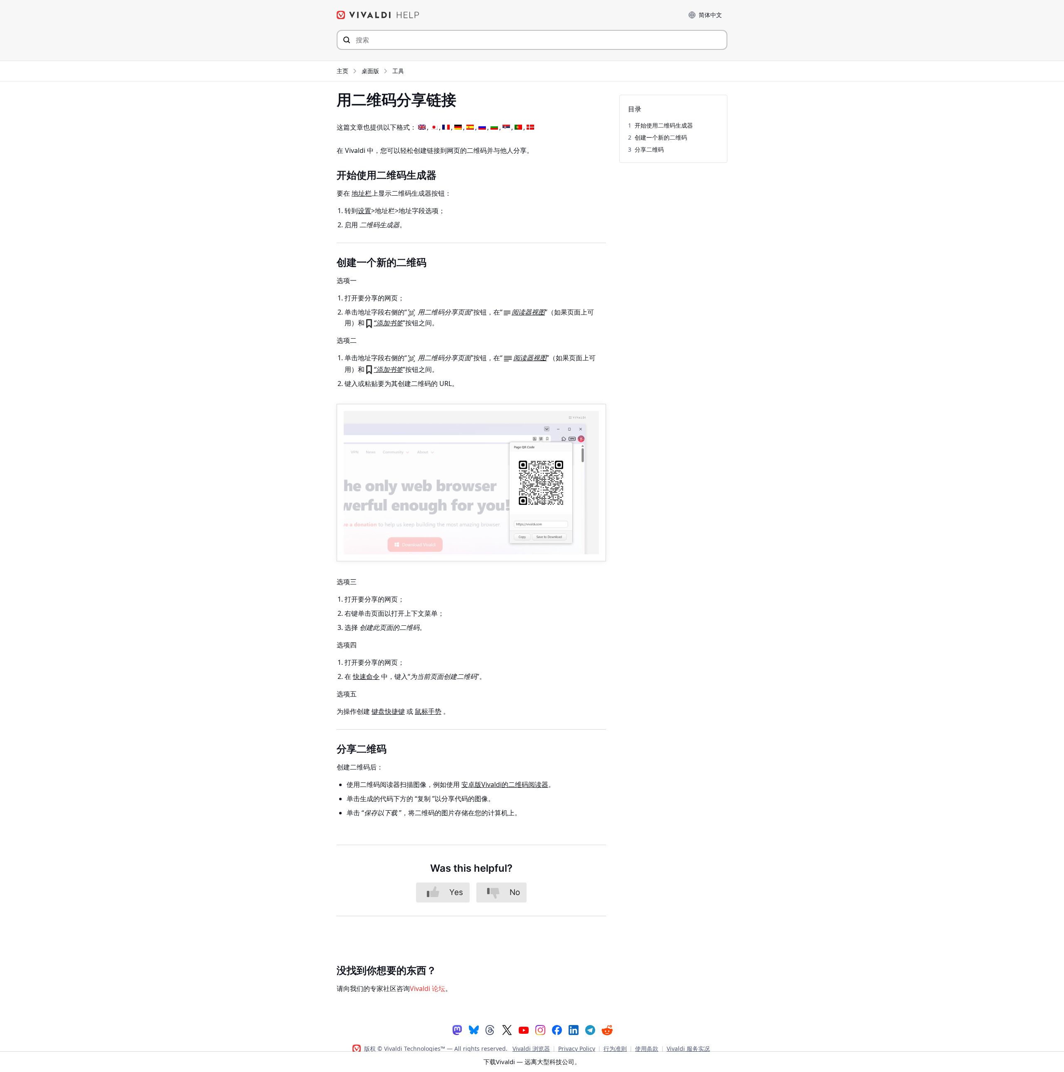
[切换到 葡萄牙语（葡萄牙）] (518, 127)
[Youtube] (523, 1029)
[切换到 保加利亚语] (494, 127)
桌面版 (370, 71)
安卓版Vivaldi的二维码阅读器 (504, 784)
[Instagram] (540, 1029)
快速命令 (366, 676)
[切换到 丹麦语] (530, 127)
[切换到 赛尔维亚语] (506, 127)
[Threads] (490, 1029)
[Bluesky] (473, 1029)
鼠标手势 (428, 711)
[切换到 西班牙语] (470, 127)
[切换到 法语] (446, 127)
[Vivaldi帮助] (378, 15)
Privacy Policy (576, 1048)
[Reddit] (606, 1030)
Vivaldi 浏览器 (531, 1048)
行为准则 (615, 1048)
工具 (398, 71)
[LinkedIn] (573, 1029)
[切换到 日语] (434, 127)
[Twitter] (507, 1029)
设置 (364, 210)
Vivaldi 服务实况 (688, 1048)
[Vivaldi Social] (457, 1029)
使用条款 (646, 1048)
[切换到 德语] (458, 127)
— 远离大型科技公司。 (532, 1061)
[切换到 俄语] (482, 127)
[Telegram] (590, 1029)
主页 (342, 71)
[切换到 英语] (422, 127)
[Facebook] (556, 1029)
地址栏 (362, 193)
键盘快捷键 (388, 711)
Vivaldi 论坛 (427, 988)
